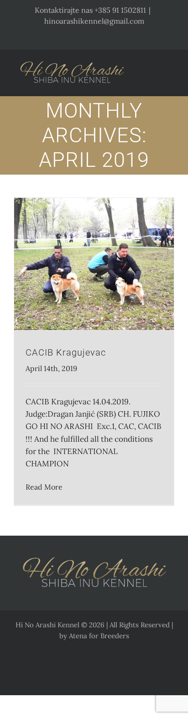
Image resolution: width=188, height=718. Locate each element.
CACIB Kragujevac (66, 352)
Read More (44, 486)
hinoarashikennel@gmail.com (94, 21)
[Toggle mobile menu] (170, 67)
